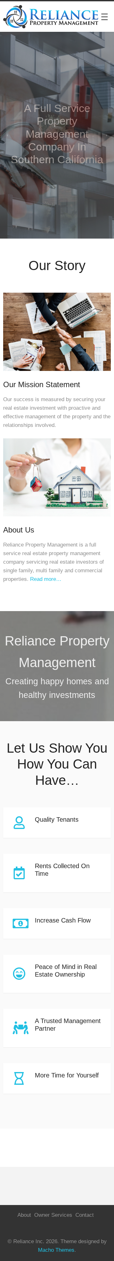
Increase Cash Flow (63, 920)
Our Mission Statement (41, 384)
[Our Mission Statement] (57, 376)
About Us (18, 530)
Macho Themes (56, 1250)
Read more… (45, 579)
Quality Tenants (57, 819)
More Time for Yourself (67, 1075)
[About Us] (57, 521)
